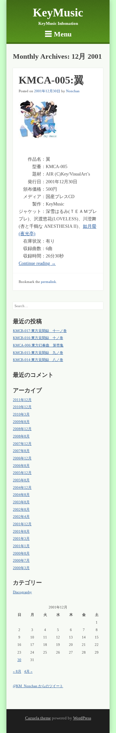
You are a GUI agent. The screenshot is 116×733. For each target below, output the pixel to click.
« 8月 (17, 671)
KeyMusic (58, 12)
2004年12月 (22, 487)
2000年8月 (21, 553)
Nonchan (73, 91)
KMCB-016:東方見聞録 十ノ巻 (38, 338)
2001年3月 (21, 538)
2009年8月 (21, 422)
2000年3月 (21, 568)
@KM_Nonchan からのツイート (38, 686)
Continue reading (37, 263)
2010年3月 (21, 414)
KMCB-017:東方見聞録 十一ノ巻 (40, 331)
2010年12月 (22, 407)
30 (19, 660)
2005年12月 (22, 473)
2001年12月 (22, 524)
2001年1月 (21, 546)
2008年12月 (22, 429)
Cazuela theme (38, 718)
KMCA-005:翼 (51, 80)
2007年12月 (22, 444)
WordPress (82, 718)
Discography (22, 592)
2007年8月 (21, 451)
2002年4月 (21, 516)
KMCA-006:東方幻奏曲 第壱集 (38, 345)
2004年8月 (21, 495)
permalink (48, 282)
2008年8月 (21, 436)
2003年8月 (21, 502)
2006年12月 (22, 458)
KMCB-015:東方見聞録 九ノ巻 (38, 353)
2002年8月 (21, 509)
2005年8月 (21, 480)
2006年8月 (21, 465)
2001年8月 (21, 531)
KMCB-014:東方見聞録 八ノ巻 (38, 360)
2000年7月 (21, 560)
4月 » (28, 671)
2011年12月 (22, 400)
